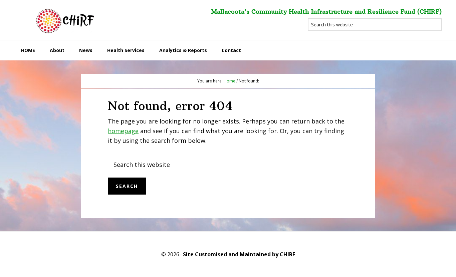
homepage (123, 131)
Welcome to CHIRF (64, 20)
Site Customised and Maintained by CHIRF (239, 254)
